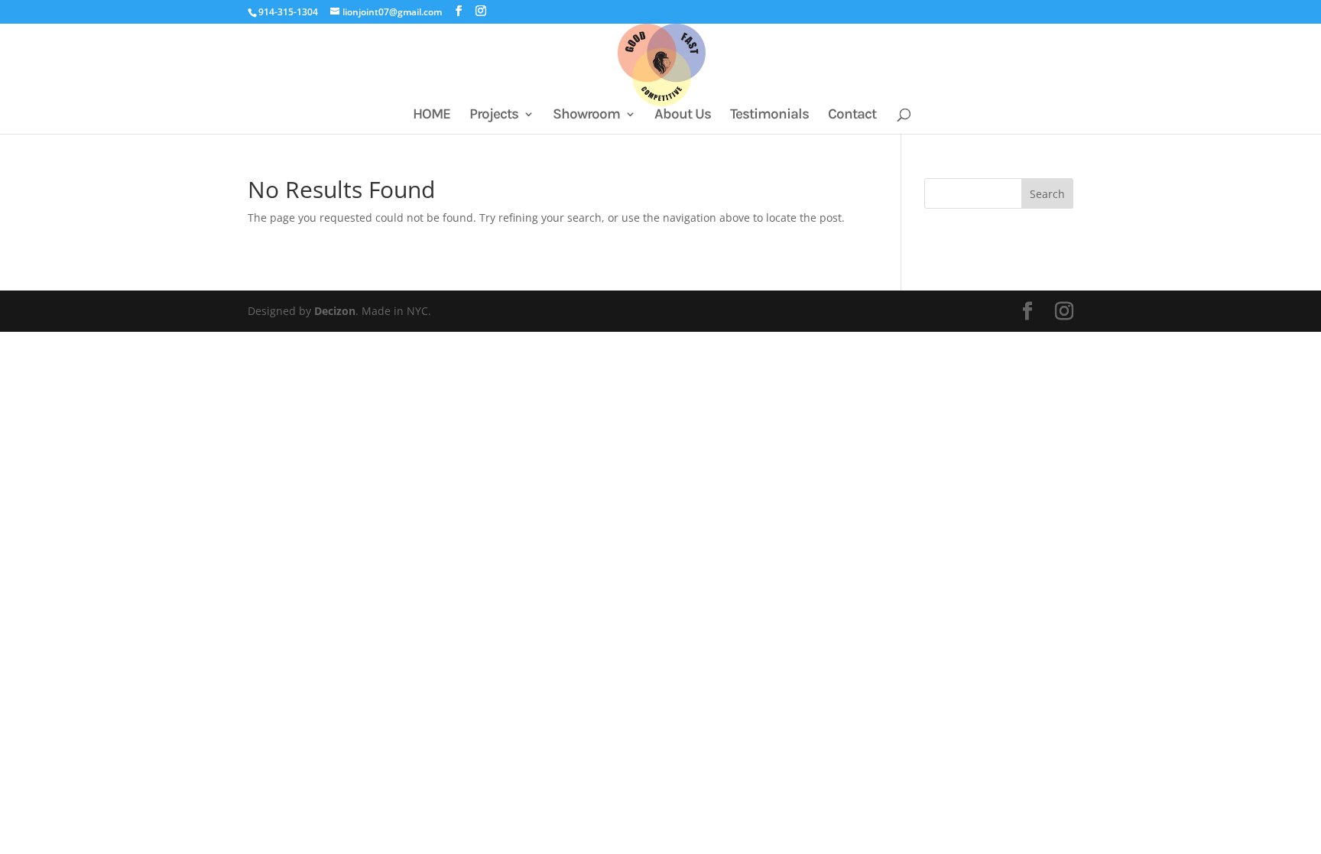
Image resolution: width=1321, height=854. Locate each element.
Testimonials (769, 115)
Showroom (586, 115)
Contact (852, 115)
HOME (431, 115)
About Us (682, 115)
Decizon (334, 311)
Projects (493, 115)
